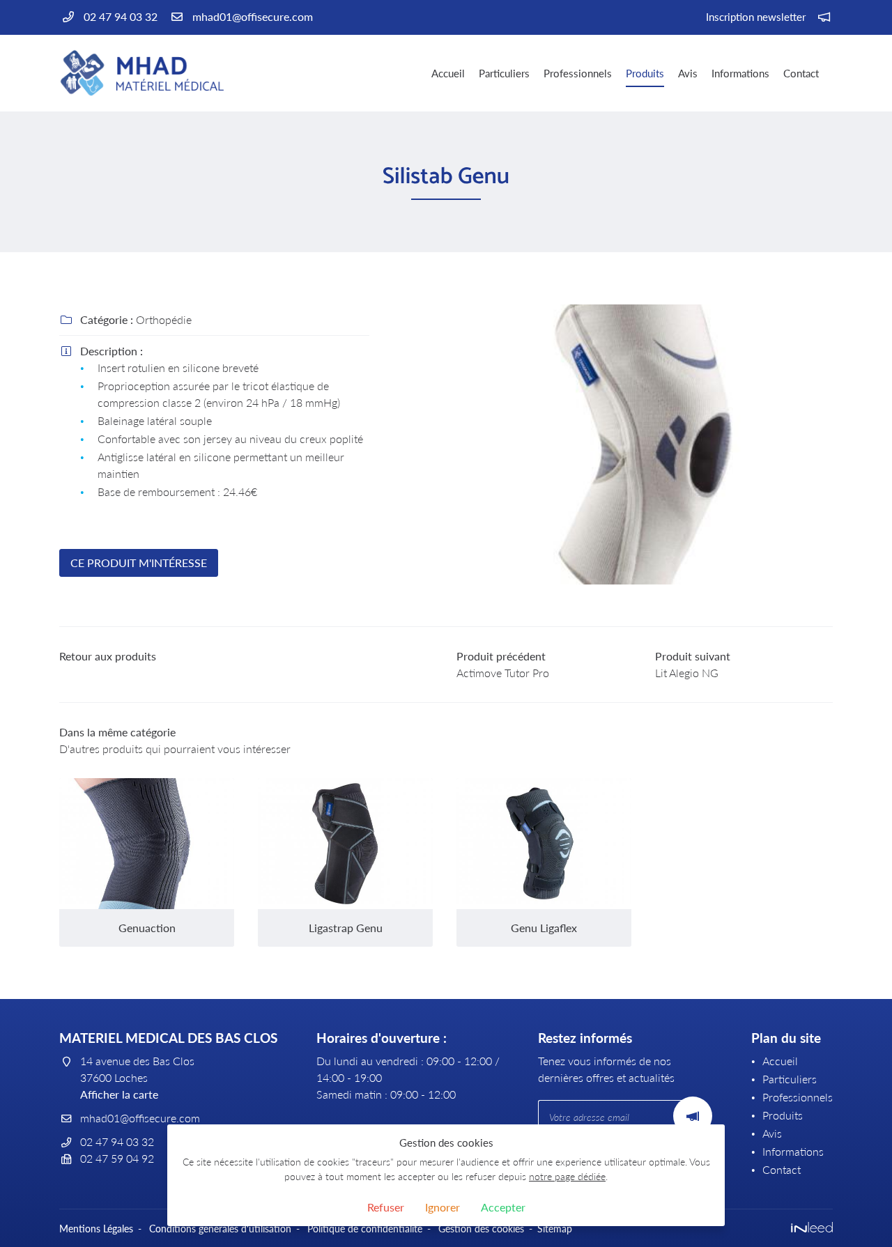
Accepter (503, 1207)
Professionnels (578, 73)
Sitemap (554, 1228)
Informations (740, 73)
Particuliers (504, 73)
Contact (801, 73)
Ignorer (442, 1207)
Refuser (385, 1207)
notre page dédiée (567, 1176)
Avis (688, 73)
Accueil (448, 73)
